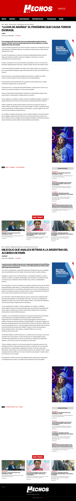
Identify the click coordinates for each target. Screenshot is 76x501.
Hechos (19, 35)
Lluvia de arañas (20, 167)
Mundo (6, 24)
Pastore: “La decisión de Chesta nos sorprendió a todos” (61, 173)
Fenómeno (12, 167)
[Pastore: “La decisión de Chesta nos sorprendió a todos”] (13, 226)
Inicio (3, 24)
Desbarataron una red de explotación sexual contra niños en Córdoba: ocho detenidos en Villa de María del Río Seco (62, 206)
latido (42, 497)
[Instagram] (4, 487)
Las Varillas (55, 192)
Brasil (7, 167)
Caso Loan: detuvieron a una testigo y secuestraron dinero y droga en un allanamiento (62, 183)
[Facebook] (2, 487)
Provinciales (55, 171)
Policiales (54, 181)
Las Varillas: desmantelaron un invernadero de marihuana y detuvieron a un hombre (62, 194)
